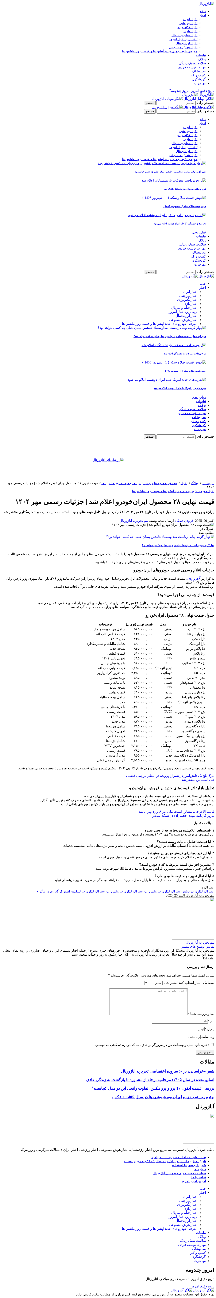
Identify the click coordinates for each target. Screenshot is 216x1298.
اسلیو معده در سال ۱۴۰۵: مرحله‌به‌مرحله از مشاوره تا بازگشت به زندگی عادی (150, 1079)
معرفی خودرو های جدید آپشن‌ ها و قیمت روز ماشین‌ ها (170, 491)
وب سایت (207, 1037)
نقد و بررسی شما (201, 1014)
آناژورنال (193, 578)
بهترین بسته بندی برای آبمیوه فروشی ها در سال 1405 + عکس (163, 1097)
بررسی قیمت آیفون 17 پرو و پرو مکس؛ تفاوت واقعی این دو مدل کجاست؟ (153, 1088)
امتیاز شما (170, 983)
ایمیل (209, 1029)
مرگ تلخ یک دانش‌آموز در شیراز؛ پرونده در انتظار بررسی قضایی (170, 775)
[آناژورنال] (198, 94)
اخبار (211, 491)
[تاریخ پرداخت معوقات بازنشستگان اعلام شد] (174, 180)
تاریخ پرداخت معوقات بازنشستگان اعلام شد (185, 189)
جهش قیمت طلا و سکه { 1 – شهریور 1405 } (184, 206)
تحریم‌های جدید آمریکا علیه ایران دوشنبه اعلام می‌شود (180, 223)
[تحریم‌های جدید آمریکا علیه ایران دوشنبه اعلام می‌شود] (167, 215)
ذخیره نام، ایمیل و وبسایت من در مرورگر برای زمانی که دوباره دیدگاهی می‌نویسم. (152, 1045)
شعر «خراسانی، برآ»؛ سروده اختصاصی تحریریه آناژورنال (167, 1071)
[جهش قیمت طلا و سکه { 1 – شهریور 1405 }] (174, 197)
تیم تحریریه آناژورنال (134, 520)
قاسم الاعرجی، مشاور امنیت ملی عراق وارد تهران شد (176, 811)
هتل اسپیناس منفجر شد (197, 779)
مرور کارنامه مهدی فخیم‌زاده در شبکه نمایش (183, 815)
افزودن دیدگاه (184, 520)
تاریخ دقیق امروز (202, 1286)
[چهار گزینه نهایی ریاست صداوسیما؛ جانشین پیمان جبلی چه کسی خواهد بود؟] (152, 163)
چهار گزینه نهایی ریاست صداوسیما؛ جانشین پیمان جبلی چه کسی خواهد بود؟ (170, 171)
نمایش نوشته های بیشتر (197, 946)
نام (211, 1021)
